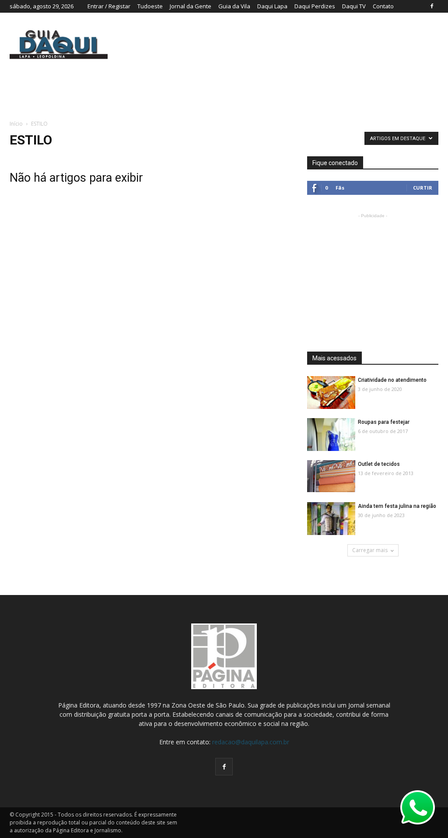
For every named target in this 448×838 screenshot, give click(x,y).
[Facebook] (431, 6)
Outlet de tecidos (379, 464)
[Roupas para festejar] (331, 435)
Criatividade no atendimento (392, 380)
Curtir (422, 187)
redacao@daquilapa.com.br (250, 742)
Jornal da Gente (190, 6)
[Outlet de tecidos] (331, 476)
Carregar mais (370, 550)
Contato (383, 6)
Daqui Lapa (272, 6)
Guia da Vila (234, 6)
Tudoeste (150, 6)
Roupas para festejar (384, 422)
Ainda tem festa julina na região (397, 506)
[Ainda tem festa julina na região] (331, 519)
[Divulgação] (331, 393)
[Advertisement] (372, 275)
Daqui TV (354, 6)
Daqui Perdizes (314, 6)
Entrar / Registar (109, 6)
